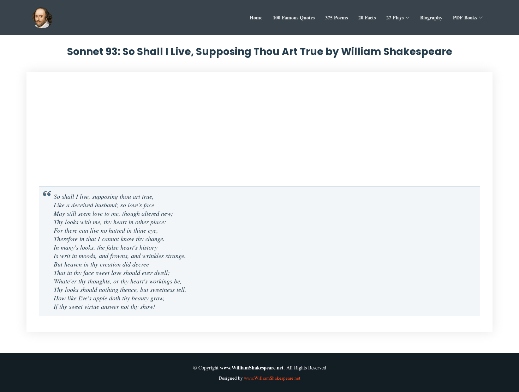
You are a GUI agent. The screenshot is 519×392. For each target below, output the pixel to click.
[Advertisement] (259, 131)
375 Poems (336, 17)
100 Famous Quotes (294, 17)
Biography (431, 17)
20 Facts (367, 17)
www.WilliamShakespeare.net (272, 378)
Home (256, 17)
